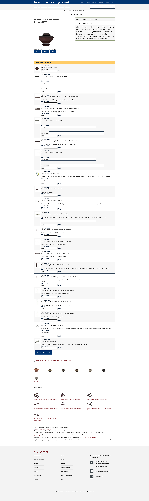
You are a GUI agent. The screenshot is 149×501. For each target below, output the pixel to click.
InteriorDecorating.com (50, 2)
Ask (54, 51)
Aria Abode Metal (66, 360)
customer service (38, 455)
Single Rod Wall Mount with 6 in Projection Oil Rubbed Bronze (99, 408)
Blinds (39, 7)
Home (82, 2)
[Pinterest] (41, 452)
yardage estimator (65, 467)
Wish (38, 51)
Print (46, 51)
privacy (36, 479)
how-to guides (64, 471)
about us (36, 463)
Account (101, 2)
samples (63, 463)
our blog (36, 467)
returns (62, 455)
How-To (107, 2)
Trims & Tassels (60, 7)
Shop (88, 2)
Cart (113, 2)
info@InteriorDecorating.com (103, 471)
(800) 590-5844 (99, 476)
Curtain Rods (44, 7)
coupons (63, 459)
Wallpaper (67, 7)
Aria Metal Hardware (54, 360)
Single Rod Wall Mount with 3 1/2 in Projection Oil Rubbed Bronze (45, 419)
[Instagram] (37, 452)
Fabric (35, 7)
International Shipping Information (43, 429)
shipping (36, 471)
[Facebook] (34, 452)
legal (62, 479)
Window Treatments (52, 7)
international (37, 475)
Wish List (94, 2)
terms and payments (39, 459)
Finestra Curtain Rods (40, 360)
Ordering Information (39, 435)
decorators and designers (67, 475)
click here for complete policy (89, 437)
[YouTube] (44, 452)
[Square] (46, 36)
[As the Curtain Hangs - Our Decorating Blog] (47, 452)
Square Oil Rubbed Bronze (81, 10)
